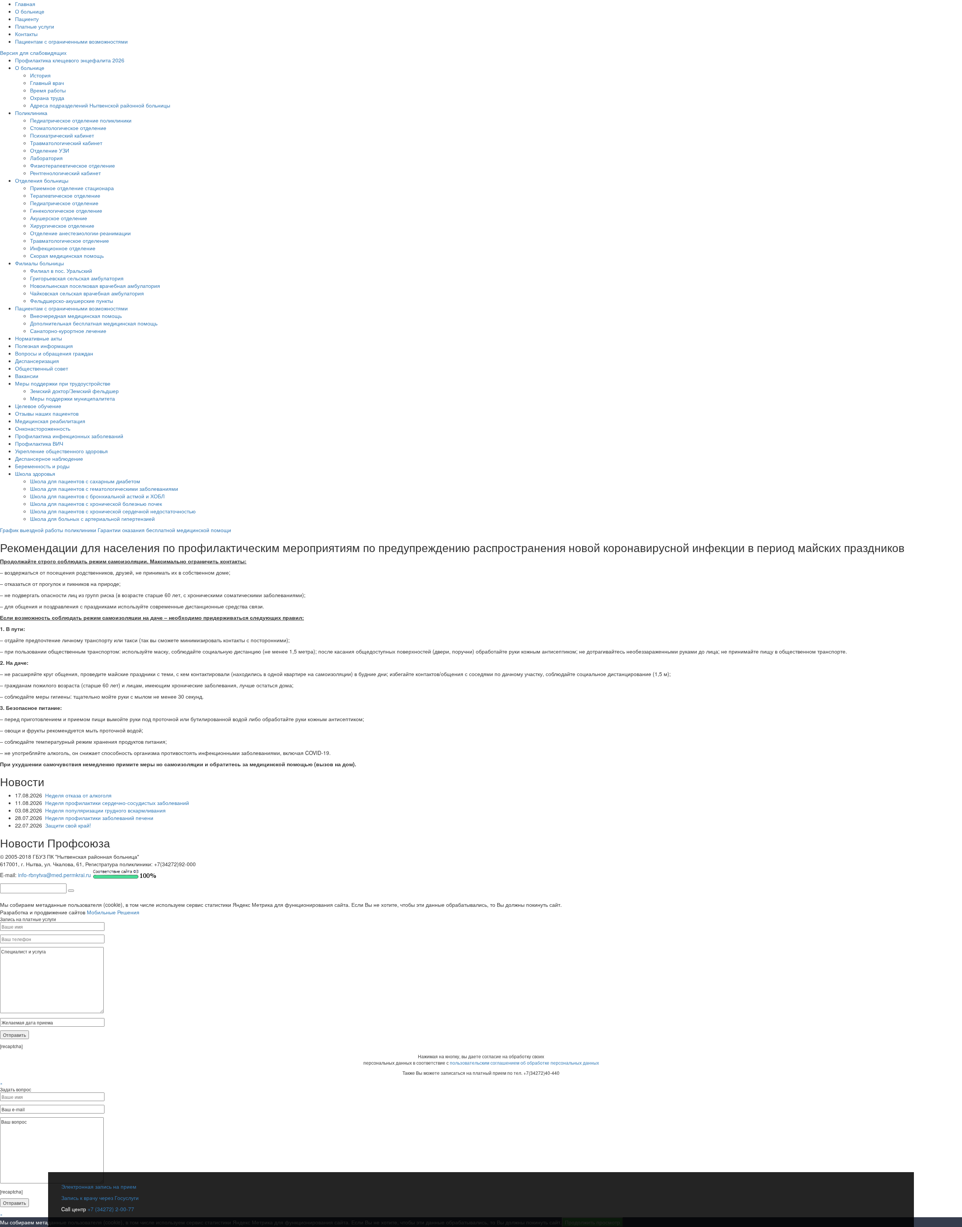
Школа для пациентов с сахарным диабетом (85, 481)
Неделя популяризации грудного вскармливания (105, 810)
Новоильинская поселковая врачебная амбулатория (95, 285)
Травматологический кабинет (66, 143)
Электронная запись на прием (98, 1186)
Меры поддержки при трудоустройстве (62, 383)
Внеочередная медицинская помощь (76, 315)
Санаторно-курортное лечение (68, 330)
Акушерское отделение (58, 218)
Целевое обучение (38, 406)
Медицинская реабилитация (50, 421)
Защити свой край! (68, 825)
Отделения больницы (41, 180)
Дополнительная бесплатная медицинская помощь (93, 323)
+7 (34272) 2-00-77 (110, 1209)
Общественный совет (41, 368)
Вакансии (26, 376)
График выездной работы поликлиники (48, 530)
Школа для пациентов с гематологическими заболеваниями (104, 488)
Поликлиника (31, 112)
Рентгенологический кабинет (65, 173)
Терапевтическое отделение (65, 195)
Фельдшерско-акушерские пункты (71, 300)
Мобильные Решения (113, 912)
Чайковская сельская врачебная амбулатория (87, 293)
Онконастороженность (42, 428)
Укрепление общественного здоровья (61, 451)
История (40, 75)
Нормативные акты (38, 338)
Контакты (26, 34)
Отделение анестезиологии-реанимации (80, 233)
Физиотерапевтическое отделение (72, 165)
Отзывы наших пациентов (47, 413)
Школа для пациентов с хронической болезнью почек (96, 503)
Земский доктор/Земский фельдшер (74, 391)
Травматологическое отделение (69, 240)
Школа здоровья (35, 473)
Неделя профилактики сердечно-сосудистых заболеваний (117, 802)
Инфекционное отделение (62, 248)
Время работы (48, 90)
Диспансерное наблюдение (49, 458)
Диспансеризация (37, 361)
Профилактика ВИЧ (39, 443)
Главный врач (47, 82)
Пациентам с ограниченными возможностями (71, 41)
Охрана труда (47, 97)
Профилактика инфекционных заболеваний (69, 436)
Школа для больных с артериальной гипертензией (92, 518)
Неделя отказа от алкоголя (78, 795)
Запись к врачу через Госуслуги (100, 1197)
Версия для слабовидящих (33, 52)
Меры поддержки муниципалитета (72, 398)
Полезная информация (44, 345)
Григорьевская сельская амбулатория (77, 278)
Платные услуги (34, 26)
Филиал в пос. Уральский (61, 270)
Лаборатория (46, 158)
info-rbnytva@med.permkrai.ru (54, 875)
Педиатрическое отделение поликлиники (81, 120)
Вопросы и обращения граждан (54, 353)
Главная (25, 4)
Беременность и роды (42, 466)
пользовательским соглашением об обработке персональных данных (524, 1062)
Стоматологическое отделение (68, 128)
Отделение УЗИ (49, 150)
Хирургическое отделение (62, 225)
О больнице (29, 11)
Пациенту (27, 19)
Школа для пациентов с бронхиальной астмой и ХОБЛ (97, 496)
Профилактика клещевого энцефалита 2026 (69, 60)
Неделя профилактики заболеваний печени (99, 818)
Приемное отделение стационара (72, 188)
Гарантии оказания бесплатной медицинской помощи (164, 530)
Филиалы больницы (39, 263)
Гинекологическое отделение (66, 210)
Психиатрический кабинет (62, 135)
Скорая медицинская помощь (67, 255)
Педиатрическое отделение (64, 203)
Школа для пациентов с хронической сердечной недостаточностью (113, 511)
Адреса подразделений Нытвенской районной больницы (100, 105)
